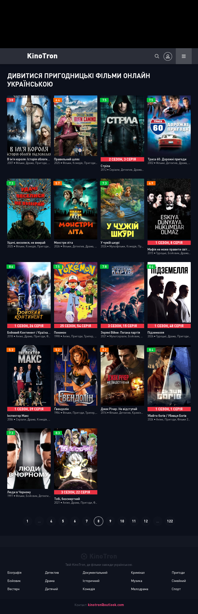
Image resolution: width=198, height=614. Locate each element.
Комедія (89, 589)
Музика (136, 581)
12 (146, 521)
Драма (50, 581)
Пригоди (178, 572)
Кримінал (138, 572)
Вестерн (13, 589)
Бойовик (14, 581)
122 (170, 521)
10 (122, 521)
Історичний (91, 581)
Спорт (176, 589)
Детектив (52, 572)
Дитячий (51, 589)
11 (134, 521)
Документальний (95, 572)
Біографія (14, 572)
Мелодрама (139, 589)
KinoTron (42, 55)
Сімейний (179, 581)
